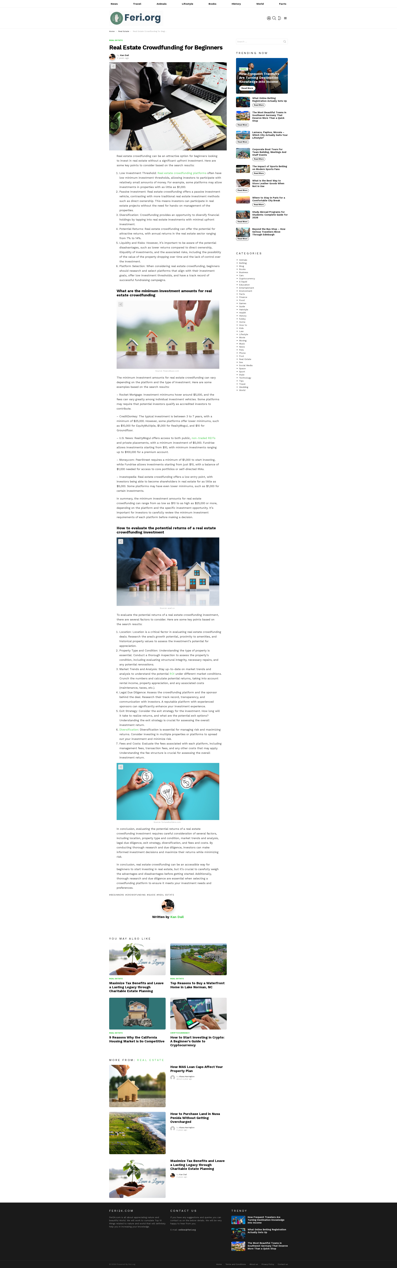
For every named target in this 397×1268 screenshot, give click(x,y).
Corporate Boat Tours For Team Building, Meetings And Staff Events (269, 152)
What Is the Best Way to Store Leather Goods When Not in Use (268, 183)
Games (242, 303)
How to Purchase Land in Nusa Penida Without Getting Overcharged (195, 1118)
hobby (242, 319)
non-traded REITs (203, 438)
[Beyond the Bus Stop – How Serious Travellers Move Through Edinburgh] (243, 232)
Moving (242, 340)
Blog (241, 266)
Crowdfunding (136, 895)
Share (113, 66)
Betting (243, 263)
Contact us (283, 1264)
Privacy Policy (268, 1264)
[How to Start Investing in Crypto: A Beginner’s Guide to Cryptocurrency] (198, 1014)
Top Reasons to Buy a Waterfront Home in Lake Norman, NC (197, 985)
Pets (241, 350)
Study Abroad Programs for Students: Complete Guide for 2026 (270, 215)
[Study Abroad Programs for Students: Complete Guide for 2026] (243, 215)
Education (244, 284)
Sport (242, 371)
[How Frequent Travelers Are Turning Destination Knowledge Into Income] (262, 76)
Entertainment (246, 288)
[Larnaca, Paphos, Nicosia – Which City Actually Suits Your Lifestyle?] (243, 135)
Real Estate (116, 979)
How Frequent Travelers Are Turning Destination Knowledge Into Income (266, 1220)
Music (242, 343)
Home (242, 322)
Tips (241, 381)
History (236, 3)
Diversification (128, 729)
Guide (151, 895)
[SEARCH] (274, 18)
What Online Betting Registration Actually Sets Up (269, 99)
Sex (241, 362)
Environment (245, 291)
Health (242, 312)
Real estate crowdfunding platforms (182, 173)
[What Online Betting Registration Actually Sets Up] (243, 102)
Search (285, 42)
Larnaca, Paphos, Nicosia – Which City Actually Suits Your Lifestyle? (270, 135)
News (114, 3)
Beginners (117, 895)
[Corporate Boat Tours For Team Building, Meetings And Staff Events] (243, 153)
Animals (162, 3)
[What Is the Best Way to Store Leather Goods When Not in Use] (243, 183)
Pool (241, 356)
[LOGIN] (269, 18)
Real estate (166, 895)
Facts (282, 3)
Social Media (245, 365)
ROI (172, 673)
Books (212, 3)
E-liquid (243, 281)
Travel (137, 3)
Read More (259, 105)
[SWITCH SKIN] (279, 18)
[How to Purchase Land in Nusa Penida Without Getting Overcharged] (137, 1133)
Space (242, 368)
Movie (242, 337)
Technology (245, 378)
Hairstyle (243, 309)
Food (242, 300)
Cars (241, 275)
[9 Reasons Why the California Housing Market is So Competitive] (137, 1014)
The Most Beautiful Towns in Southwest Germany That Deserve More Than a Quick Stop (269, 116)
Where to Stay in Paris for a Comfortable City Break (268, 199)
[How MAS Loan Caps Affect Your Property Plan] (137, 1086)
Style (241, 374)
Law (241, 331)
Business (243, 272)
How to (243, 325)
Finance (243, 297)
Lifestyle (187, 3)
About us (254, 1264)
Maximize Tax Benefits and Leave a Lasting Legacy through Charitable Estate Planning (136, 987)
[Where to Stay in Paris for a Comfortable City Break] (243, 199)
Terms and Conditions (235, 1264)
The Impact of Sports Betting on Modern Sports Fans (269, 168)
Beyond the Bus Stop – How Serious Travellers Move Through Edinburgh (268, 232)
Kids (241, 328)
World (260, 3)
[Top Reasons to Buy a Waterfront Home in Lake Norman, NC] (198, 959)
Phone (242, 353)
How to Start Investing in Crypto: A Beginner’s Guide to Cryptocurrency (197, 1041)
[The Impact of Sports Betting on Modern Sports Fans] (243, 169)
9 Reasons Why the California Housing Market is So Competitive (137, 1039)
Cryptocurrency (180, 1033)
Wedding (243, 387)
